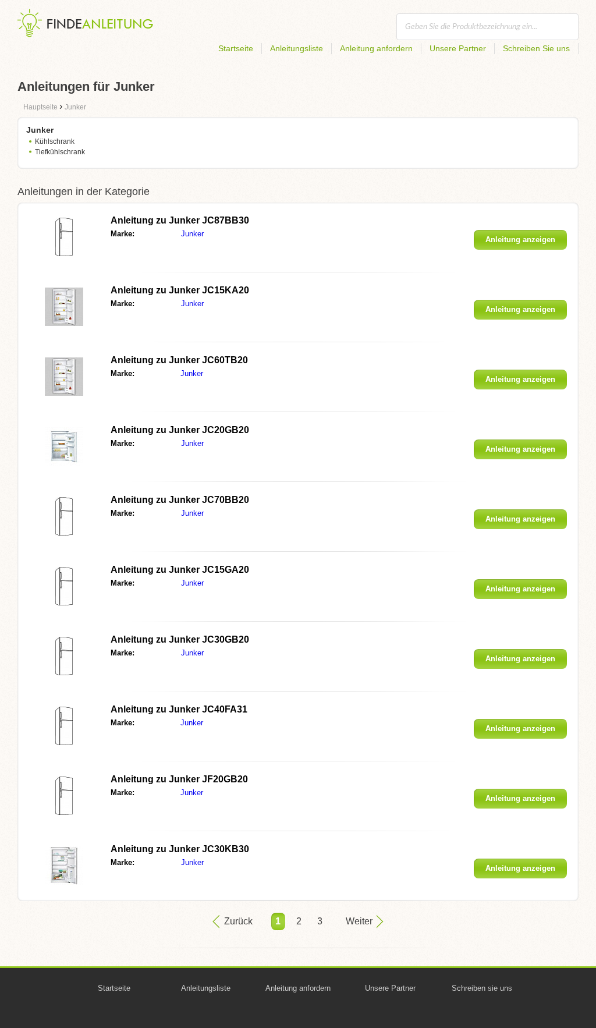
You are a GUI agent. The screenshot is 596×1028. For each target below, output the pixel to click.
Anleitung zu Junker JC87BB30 (180, 220)
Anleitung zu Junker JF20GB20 (179, 779)
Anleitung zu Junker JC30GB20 (180, 639)
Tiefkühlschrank (60, 152)
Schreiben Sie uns (536, 48)
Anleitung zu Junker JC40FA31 (179, 709)
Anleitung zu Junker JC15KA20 (180, 290)
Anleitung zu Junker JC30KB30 (180, 849)
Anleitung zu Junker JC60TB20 (179, 360)
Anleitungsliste (296, 48)
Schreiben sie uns (482, 988)
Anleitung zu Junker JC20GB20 (180, 430)
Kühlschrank (54, 141)
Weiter (359, 921)
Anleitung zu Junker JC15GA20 (180, 570)
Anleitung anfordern (376, 48)
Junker (192, 233)
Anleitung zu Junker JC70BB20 (180, 500)
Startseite (235, 48)
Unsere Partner (458, 48)
